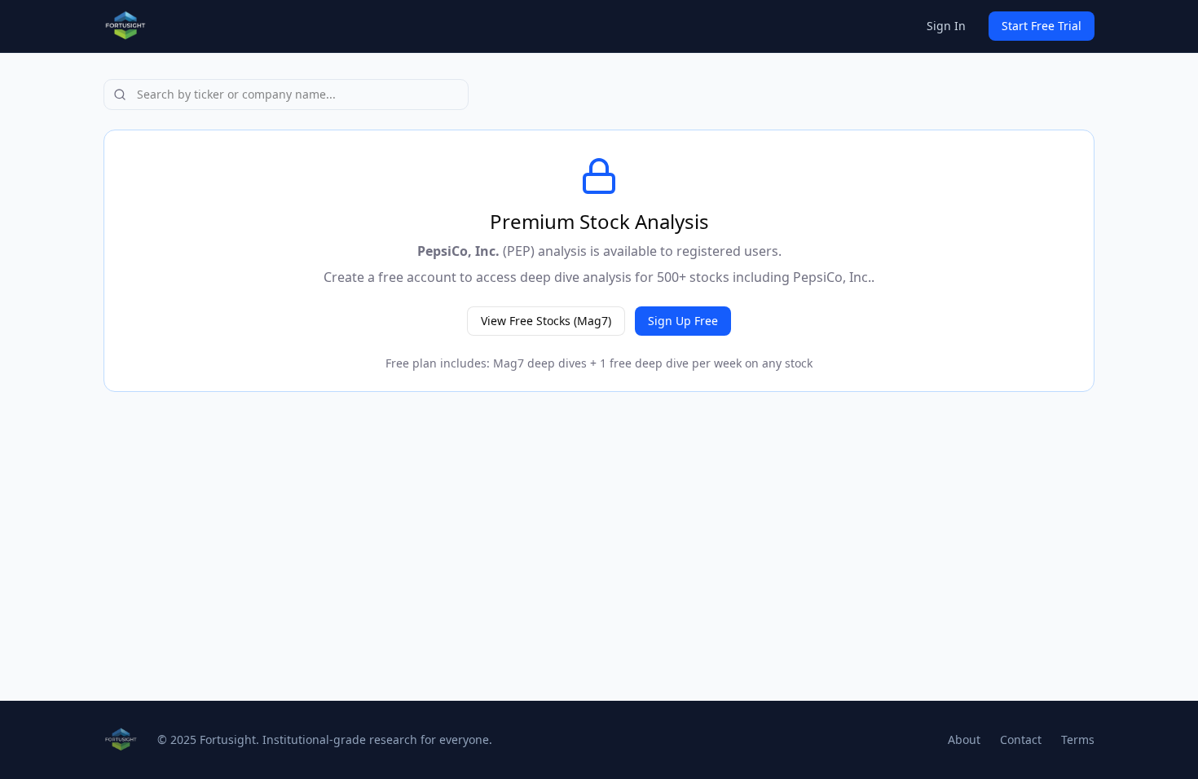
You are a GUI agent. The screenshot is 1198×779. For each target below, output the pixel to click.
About (964, 739)
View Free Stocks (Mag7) (546, 320)
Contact (1021, 739)
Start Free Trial (1041, 25)
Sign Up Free (683, 320)
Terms (1077, 739)
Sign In (946, 25)
